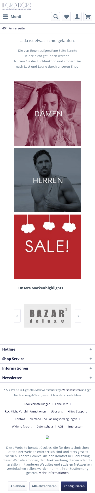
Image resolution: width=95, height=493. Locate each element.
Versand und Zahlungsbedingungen (53, 419)
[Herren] (47, 180)
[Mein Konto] (77, 16)
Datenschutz (44, 426)
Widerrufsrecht (22, 426)
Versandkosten (71, 390)
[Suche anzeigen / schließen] (55, 16)
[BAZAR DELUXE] (48, 316)
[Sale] (47, 247)
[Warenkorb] (88, 16)
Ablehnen (17, 486)
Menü (16, 16)
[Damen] (47, 113)
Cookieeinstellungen (37, 404)
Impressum (75, 426)
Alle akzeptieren (44, 486)
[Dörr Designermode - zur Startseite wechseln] (16, 6)
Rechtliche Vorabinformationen (25, 411)
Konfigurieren (74, 486)
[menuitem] (11, 16)
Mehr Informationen (54, 473)
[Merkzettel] (66, 16)
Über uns (57, 411)
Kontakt (20, 419)
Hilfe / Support (77, 411)
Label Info (61, 404)
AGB (60, 426)
